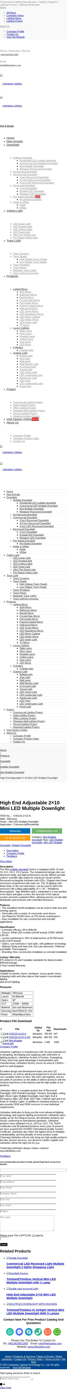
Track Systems (21, 578)
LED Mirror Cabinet (30, 633)
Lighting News (14, 18)
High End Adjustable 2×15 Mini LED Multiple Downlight (31, 1296)
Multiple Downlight (22, 500)
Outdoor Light (20, 671)
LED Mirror (25, 663)
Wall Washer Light (29, 683)
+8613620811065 (18, 1343)
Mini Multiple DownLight (12, 1042)
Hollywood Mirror (29, 624)
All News (11, 12)
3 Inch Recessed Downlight (34, 520)
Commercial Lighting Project (28, 712)
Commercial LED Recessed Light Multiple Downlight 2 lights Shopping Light (35, 1265)
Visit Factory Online (17, 730)
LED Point (25, 700)
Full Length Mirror (29, 619)
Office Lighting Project (24, 718)
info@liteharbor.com (50, 1343)
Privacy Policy (35, 1359)
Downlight (12, 497)
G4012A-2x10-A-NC (20, 1037)
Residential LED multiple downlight (38, 502)
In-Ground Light (28, 686)
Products (11, 601)
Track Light (12, 575)
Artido (23, 549)
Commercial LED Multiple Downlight (39, 505)
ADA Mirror (25, 607)
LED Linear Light (22, 558)
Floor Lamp (26, 651)
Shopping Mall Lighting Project (29, 721)
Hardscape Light (28, 697)
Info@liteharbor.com (47, 831)
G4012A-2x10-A (17, 1033)
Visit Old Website (16, 37)
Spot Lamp (25, 660)
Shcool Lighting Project (25, 724)
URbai (23, 552)
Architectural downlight (25, 514)
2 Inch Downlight (28, 532)
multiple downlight (19, 869)
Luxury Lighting (21, 645)
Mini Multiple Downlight (32, 508)
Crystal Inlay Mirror (30, 616)
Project (10, 709)
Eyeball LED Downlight (32, 534)
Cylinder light (26, 668)
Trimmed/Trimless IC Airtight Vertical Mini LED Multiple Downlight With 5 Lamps (35, 1311)
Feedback (12, 856)
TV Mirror (25, 642)
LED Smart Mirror (29, 627)
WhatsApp (15, 831)
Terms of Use (52, 1359)
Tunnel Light (26, 689)
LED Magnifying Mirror (31, 630)
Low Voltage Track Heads (33, 587)
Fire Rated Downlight (24, 540)
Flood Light (25, 706)
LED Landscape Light (31, 695)
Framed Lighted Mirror (31, 622)
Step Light (25, 677)
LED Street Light (28, 692)
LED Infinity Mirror (29, 636)
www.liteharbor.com (39, 1346)
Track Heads (20, 581)
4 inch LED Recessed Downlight (37, 526)
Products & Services (24, 1356)
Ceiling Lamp (26, 657)
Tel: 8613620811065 (15, 838)
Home (10, 491)
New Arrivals (13, 494)
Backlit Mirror (27, 613)
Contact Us (13, 34)
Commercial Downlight (25, 517)
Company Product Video (26, 738)
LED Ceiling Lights (23, 563)
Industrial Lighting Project (26, 727)
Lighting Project (15, 21)
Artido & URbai (21, 546)
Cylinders (18, 665)
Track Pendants (21, 590)
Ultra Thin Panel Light (24, 569)
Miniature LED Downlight (33, 537)
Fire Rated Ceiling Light (25, 572)
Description (13, 850)
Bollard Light (26, 674)
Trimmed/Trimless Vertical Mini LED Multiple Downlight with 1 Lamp (31, 1280)
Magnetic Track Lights (24, 595)
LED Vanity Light (28, 639)
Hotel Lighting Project (24, 715)
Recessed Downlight (24, 529)
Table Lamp (26, 648)
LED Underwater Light (31, 703)
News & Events (45, 1356)
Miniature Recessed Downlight (36, 511)
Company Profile (15, 31)
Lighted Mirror (20, 604)
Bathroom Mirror (28, 610)
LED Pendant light (22, 560)
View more (5, 1387)
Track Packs (20, 592)
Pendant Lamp (27, 654)
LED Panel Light (21, 566)
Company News (15, 15)
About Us (11, 733)
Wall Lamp (25, 680)
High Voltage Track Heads (33, 584)
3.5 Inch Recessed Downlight (35, 523)
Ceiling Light (13, 555)
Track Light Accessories (26, 598)
